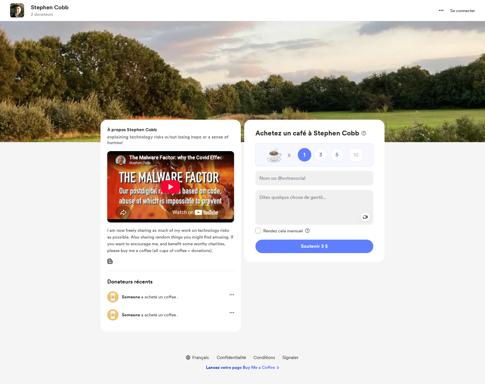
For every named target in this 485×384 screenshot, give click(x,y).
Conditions (264, 357)
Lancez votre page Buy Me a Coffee (240, 367)
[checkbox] (279, 230)
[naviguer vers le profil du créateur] (17, 10)
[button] (441, 10)
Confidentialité (231, 357)
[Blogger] (110, 261)
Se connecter (462, 10)
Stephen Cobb (49, 7)
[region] (314, 191)
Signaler (290, 357)
